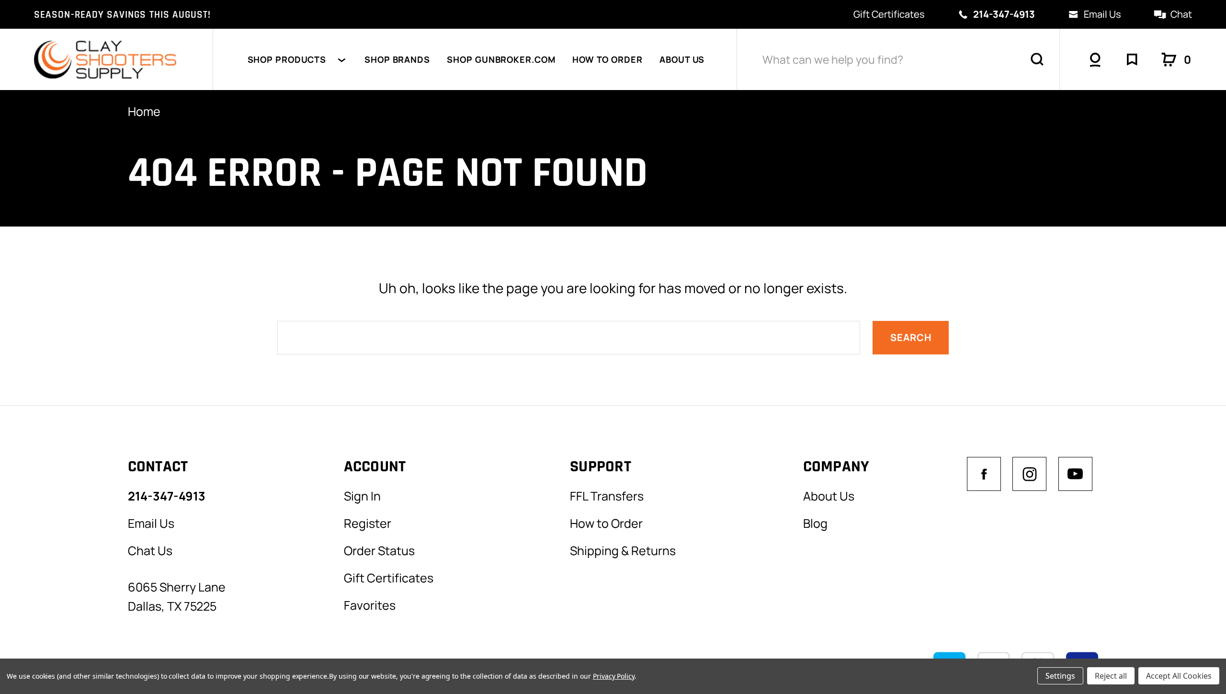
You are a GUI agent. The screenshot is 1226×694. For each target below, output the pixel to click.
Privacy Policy (614, 676)
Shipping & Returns (623, 550)
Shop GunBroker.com (501, 59)
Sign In (362, 496)
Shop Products (287, 59)
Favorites (370, 605)
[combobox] (898, 59)
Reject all (1111, 676)
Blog (815, 523)
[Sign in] (1095, 59)
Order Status (379, 550)
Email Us (1102, 14)
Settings (1060, 676)
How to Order (607, 59)
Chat (1181, 14)
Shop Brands (397, 59)
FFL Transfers (607, 496)
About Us (681, 59)
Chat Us (150, 550)
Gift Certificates (889, 14)
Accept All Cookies (1179, 676)
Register (367, 523)
